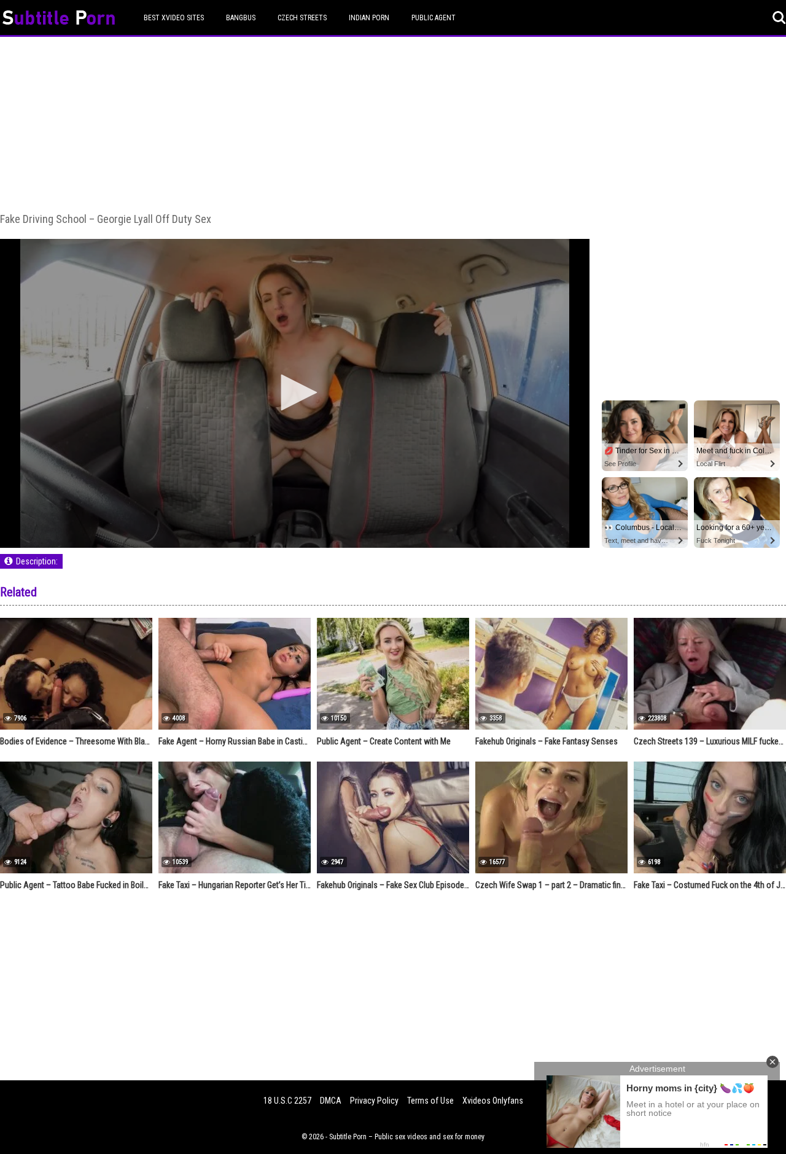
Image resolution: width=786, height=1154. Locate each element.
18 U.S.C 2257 (287, 1100)
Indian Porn (369, 18)
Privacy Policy (374, 1100)
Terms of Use (430, 1100)
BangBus (240, 18)
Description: (37, 561)
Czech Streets (302, 18)
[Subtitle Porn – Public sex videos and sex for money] (58, 19)
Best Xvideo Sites (174, 18)
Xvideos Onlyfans (492, 1100)
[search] (779, 18)
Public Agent (433, 18)
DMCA (330, 1100)
